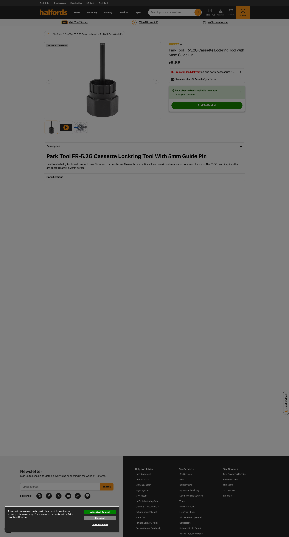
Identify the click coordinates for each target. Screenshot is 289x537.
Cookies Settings (100, 524)
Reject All (100, 518)
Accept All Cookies (100, 512)
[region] (62, 519)
